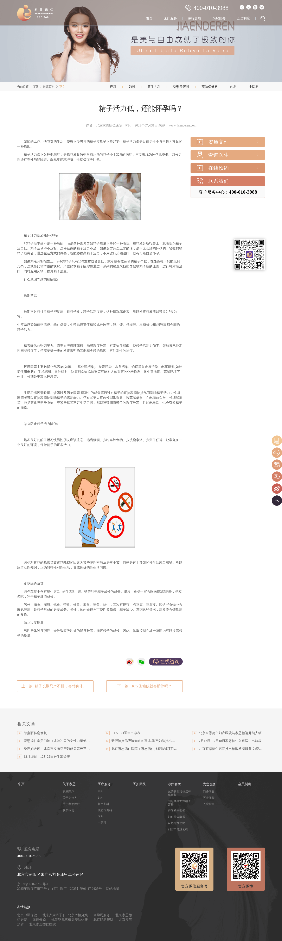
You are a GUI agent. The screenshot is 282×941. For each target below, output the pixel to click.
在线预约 (218, 168)
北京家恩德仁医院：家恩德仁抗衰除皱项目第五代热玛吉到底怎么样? (144, 748)
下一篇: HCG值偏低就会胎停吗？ (144, 686)
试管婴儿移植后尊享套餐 (179, 793)
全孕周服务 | (102, 915)
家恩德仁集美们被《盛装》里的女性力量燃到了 (57, 741)
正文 (62, 86)
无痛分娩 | (40, 919)
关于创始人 (70, 797)
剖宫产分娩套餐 (178, 829)
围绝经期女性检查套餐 (179, 803)
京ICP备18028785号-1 (32, 884)
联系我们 (218, 181)
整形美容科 (181, 86)
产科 (113, 86)
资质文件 (218, 142)
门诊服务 (208, 791)
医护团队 (139, 784)
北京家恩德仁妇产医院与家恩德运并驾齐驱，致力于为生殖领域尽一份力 (232, 733)
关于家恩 (69, 784)
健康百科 (49, 86)
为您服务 (219, 18)
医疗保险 (208, 797)
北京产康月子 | (53, 915)
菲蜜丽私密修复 (35, 733)
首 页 (21, 784)
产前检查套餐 (176, 810)
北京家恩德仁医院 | (43, 924)
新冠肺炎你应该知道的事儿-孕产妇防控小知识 (144, 741)
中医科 (254, 86)
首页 (149, 18)
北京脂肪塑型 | (104, 919)
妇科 (132, 86)
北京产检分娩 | (78, 915)
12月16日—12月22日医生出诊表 (47, 756)
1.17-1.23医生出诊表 (125, 733)
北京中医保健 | (27, 915)
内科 (233, 86)
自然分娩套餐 (176, 823)
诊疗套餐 (194, 18)
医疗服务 (170, 18)
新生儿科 (154, 86)
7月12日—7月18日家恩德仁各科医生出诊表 (230, 741)
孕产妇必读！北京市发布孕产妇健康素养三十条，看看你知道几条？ (57, 748)
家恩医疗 (68, 791)
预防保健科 (209, 86)
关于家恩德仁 (71, 804)
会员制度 (243, 18)
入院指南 (208, 804)
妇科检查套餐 (176, 816)
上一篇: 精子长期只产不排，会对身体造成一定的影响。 (57, 686)
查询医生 (218, 155)
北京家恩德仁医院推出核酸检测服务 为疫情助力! (232, 748)
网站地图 (112, 888)
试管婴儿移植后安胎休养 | (70, 919)
